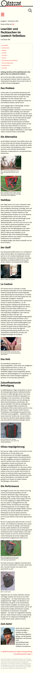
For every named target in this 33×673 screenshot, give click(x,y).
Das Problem (5, 45)
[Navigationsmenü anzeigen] (16, 14)
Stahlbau (4, 50)
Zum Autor (4, 68)
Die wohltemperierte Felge (22, 654)
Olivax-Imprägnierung (7, 63)
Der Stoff (4, 53)
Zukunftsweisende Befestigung (10, 60)
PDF (13, 24)
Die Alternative (5, 48)
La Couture (4, 55)
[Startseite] (16, 4)
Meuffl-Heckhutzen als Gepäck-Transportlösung (17, 651)
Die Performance (6, 65)
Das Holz (4, 58)
